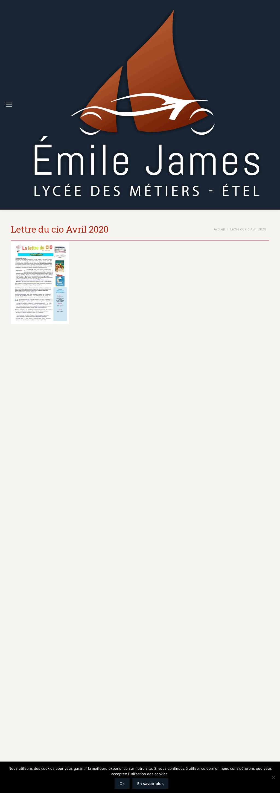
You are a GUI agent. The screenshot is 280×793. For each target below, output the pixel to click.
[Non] (273, 777)
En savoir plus (150, 783)
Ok (122, 783)
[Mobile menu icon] (8, 105)
